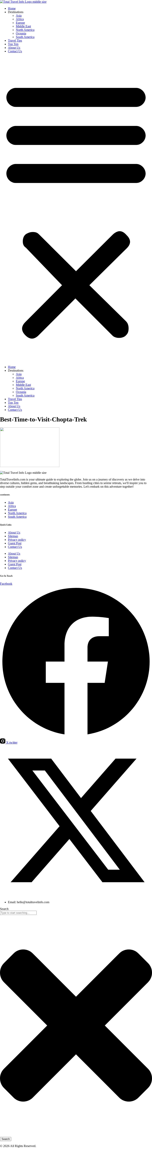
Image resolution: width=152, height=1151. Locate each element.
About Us (14, 47)
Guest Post (14, 543)
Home (12, 8)
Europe (20, 22)
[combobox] (18, 913)
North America (25, 29)
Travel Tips (15, 40)
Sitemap (13, 536)
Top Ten (13, 44)
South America (25, 37)
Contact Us (15, 51)
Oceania (21, 33)
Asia (19, 15)
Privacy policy (17, 539)
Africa (20, 19)
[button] (76, 209)
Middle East (23, 26)
